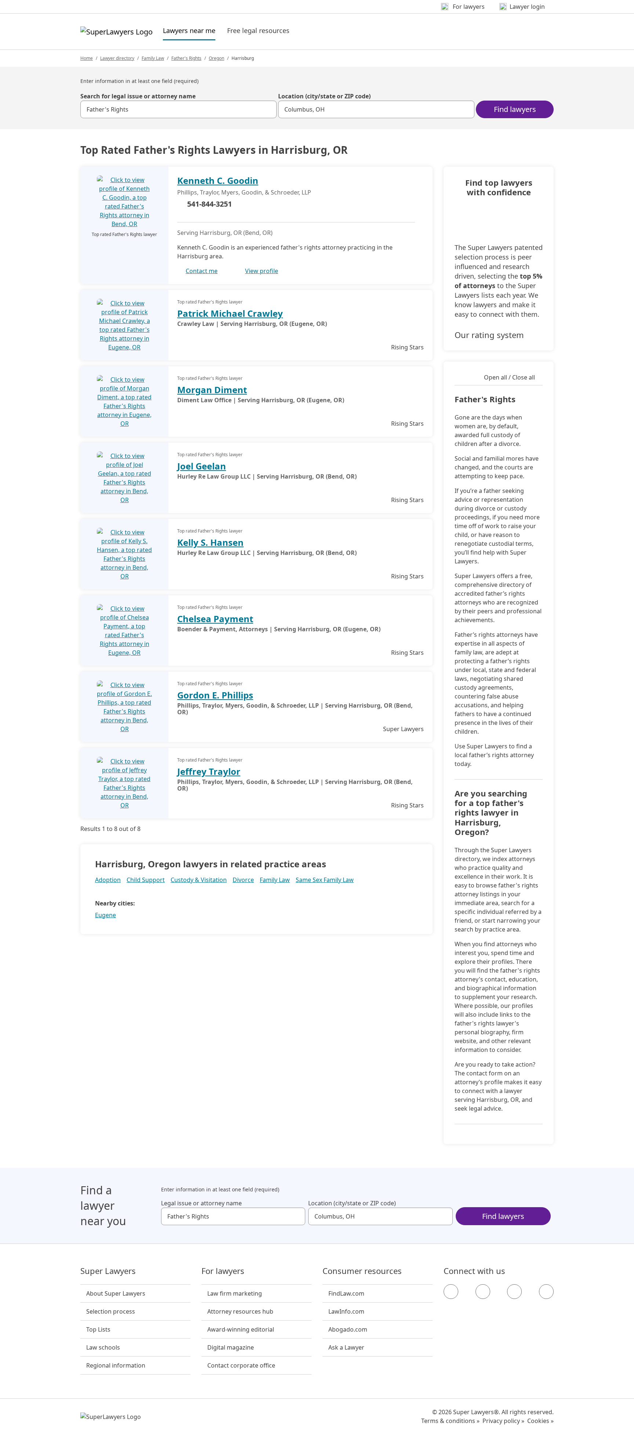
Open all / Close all (509, 377)
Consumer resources (362, 1271)
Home (86, 58)
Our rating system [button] (489, 335)
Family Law (153, 58)
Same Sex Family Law (325, 880)
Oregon (216, 58)
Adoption (108, 880)
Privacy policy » (503, 1421)
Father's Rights (186, 58)
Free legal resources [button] (258, 30)
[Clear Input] (267, 109)
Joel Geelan (201, 466)
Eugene (105, 915)
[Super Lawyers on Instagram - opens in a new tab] (483, 1291)
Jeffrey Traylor (208, 771)
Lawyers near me (189, 30)
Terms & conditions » (450, 1421)
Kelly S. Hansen (210, 542)
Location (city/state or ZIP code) (324, 96)
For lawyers (222, 1271)
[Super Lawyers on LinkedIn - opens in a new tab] (546, 1291)
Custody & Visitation (199, 880)
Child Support (146, 880)
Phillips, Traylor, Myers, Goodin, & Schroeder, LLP (244, 192)
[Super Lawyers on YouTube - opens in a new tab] (514, 1291)
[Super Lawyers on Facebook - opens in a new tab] (451, 1291)
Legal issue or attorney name (201, 1203)
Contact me (202, 271)
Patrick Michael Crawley (230, 313)
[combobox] (178, 109)
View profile (261, 271)
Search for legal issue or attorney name (138, 96)
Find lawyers (515, 109)
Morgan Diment (212, 390)
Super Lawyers (108, 1271)
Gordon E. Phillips (215, 695)
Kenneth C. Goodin (217, 180)
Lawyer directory (117, 58)
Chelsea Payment (215, 619)
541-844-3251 (209, 204)
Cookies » (540, 1421)
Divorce (243, 880)
